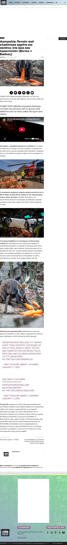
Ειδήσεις (41, 2)
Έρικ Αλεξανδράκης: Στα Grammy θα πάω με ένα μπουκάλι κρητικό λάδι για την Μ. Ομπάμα (34, 441)
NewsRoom (3, 57)
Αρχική (11, 2)
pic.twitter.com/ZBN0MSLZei (17, 359)
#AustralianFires (11, 388)
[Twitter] (59, 532)
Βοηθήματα (49, 2)
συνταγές (15, 465)
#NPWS (38, 342)
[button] (65, 3)
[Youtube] (63, 532)
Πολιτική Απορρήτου (58, 543)
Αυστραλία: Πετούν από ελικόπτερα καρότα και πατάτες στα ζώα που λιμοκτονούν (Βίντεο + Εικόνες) (17, 48)
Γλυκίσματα (25, 2)
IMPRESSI (46, 543)
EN (56, 2)
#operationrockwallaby (15, 385)
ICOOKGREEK (10, 543)
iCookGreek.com (38, 467)
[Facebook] (47, 532)
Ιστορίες (34, 2)
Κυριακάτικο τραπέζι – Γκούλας (9, 439)
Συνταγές (17, 2)
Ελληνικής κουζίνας (6, 467)
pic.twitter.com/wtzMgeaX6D (18, 390)
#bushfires (16, 356)
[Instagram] (51, 532)
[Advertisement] (33, 21)
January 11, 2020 (11, 367)
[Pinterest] (55, 532)
